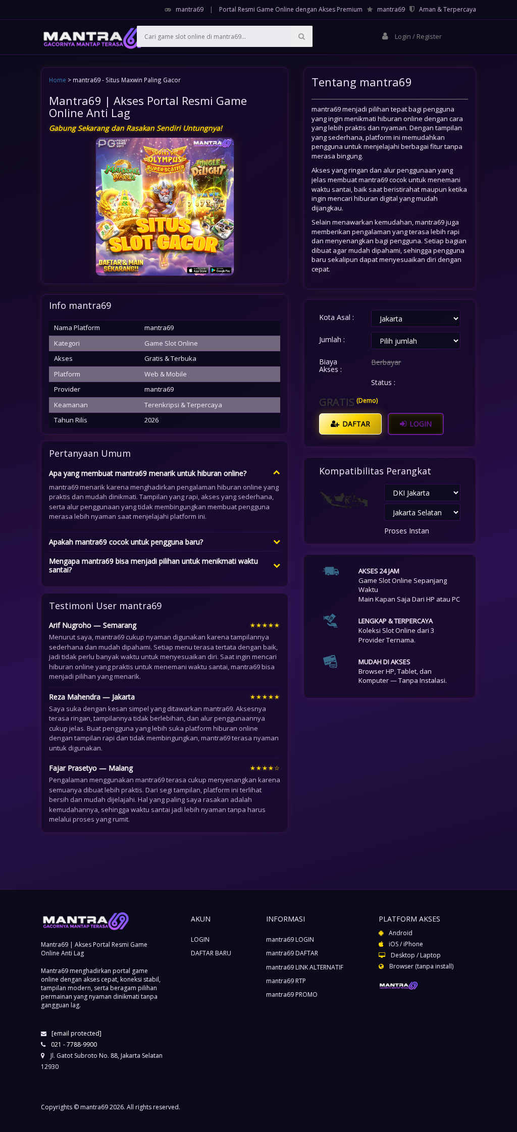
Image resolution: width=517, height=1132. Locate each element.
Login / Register (417, 36)
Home (57, 80)
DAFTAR (355, 423)
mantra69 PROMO (292, 994)
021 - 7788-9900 (74, 1044)
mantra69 (189, 9)
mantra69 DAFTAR (292, 953)
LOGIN (419, 423)
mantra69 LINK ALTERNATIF (304, 967)
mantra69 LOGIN (290, 939)
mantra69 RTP (286, 981)
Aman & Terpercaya (447, 9)
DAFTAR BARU (211, 953)
